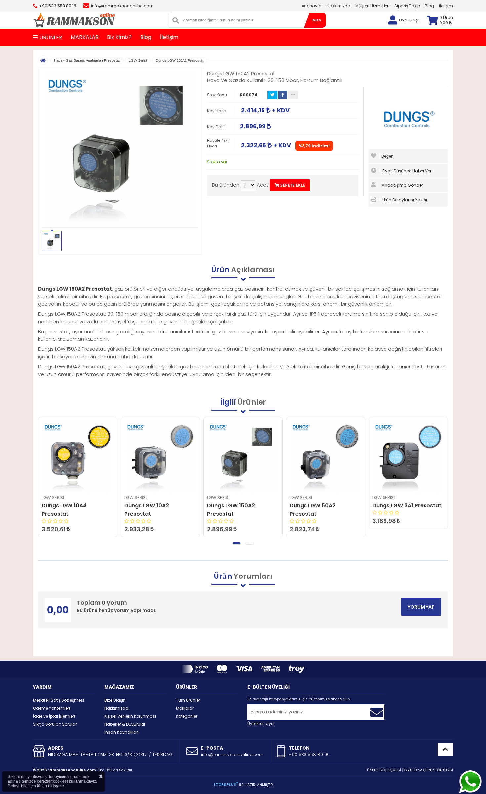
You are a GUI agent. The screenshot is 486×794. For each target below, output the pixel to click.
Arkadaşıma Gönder (402, 185)
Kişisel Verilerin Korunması (130, 716)
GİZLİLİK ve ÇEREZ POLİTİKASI (428, 770)
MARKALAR (85, 37)
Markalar (185, 708)
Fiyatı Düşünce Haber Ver (406, 171)
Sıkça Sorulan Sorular (55, 724)
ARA (316, 20)
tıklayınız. (56, 786)
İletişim (446, 6)
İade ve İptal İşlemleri (54, 716)
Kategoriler (186, 716)
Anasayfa (312, 6)
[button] (236, 543)
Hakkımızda (338, 6)
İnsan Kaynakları (121, 732)
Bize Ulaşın (115, 700)
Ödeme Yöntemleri (51, 708)
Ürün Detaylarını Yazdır (404, 200)
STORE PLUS (225, 784)
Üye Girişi (409, 20)
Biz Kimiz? (119, 37)
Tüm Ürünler (188, 700)
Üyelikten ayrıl (260, 723)
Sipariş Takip (407, 6)
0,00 (444, 22)
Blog (429, 6)
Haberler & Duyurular (124, 724)
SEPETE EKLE (292, 185)
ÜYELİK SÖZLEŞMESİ (384, 770)
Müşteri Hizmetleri (372, 6)
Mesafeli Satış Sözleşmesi (58, 700)
